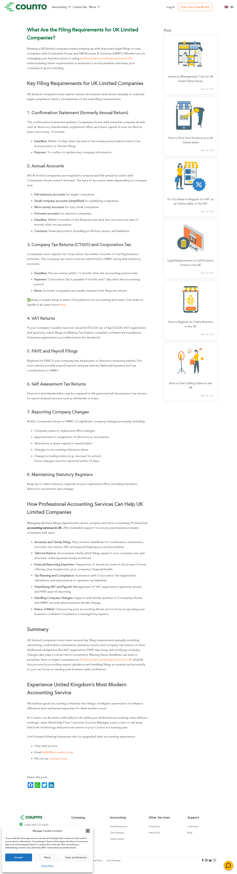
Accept (18, 857)
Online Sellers (117, 838)
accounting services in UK (115, 58)
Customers (193, 826)
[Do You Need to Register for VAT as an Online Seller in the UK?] (190, 176)
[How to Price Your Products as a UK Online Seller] (190, 115)
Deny (47, 857)
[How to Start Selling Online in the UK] (190, 360)
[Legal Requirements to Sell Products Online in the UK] (190, 238)
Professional (89, 659)
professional (89, 58)
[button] (88, 831)
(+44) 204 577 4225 (36, 824)
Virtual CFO (154, 832)
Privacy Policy (47, 865)
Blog (190, 832)
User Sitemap (114, 860)
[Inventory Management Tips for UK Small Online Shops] (190, 54)
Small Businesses (118, 826)
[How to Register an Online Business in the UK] (190, 299)
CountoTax (154, 826)
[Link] (26, 7)
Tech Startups (117, 832)
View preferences (76, 857)
